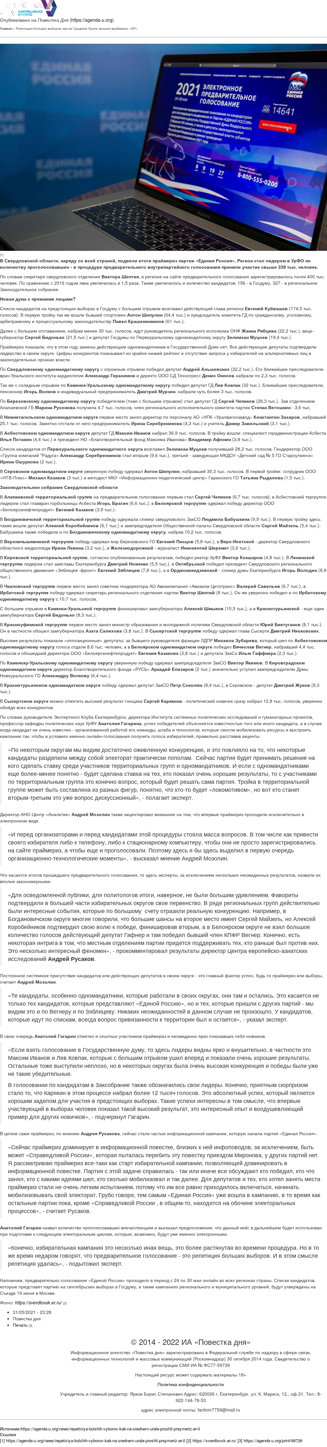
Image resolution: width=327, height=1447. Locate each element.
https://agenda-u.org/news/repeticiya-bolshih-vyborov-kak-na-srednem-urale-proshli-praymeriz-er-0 (110, 1429)
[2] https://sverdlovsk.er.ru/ (211, 1440)
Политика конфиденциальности (190, 1384)
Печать (20, 1325)
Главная (6, 28)
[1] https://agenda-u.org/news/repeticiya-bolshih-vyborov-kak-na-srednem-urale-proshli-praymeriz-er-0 (92, 1440)
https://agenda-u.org (91, 20)
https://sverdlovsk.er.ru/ (38, 1302)
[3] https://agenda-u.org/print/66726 (270, 1440)
